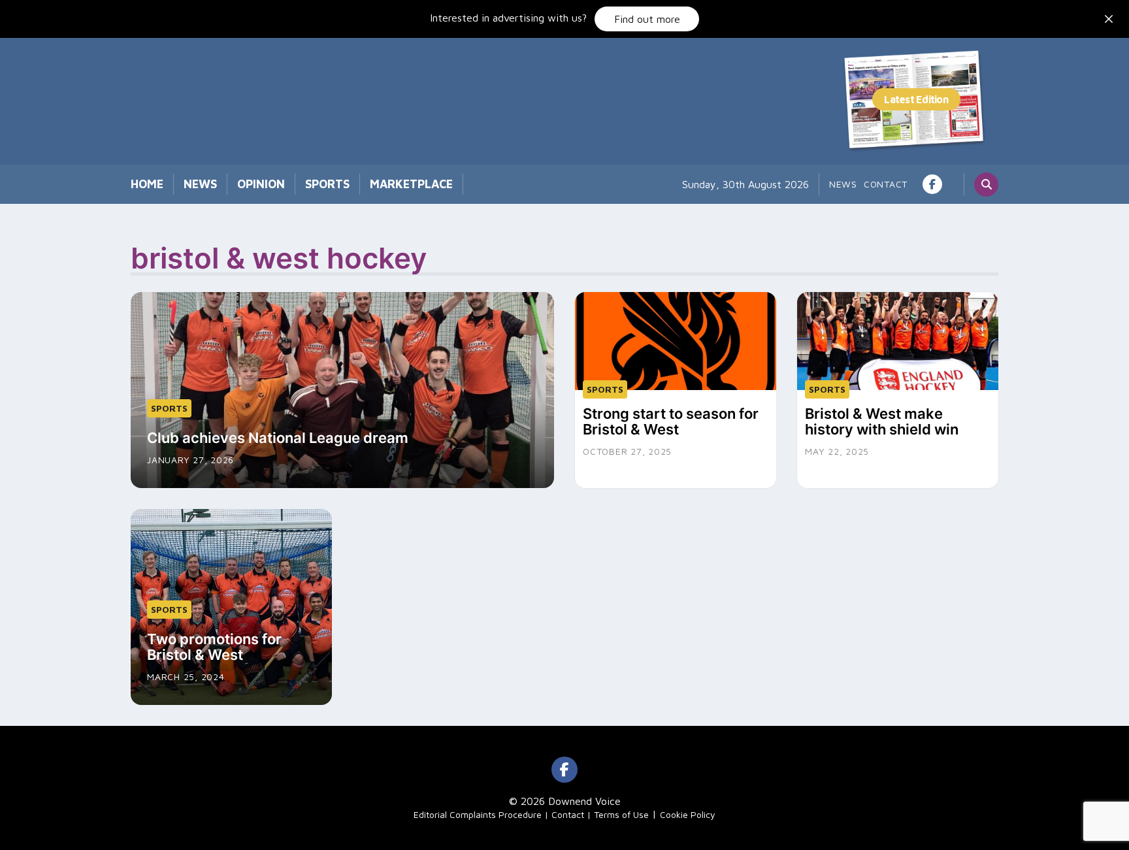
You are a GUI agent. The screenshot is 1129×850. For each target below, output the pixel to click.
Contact (886, 183)
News (200, 184)
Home (147, 184)
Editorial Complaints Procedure (478, 814)
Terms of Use (621, 814)
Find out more (647, 19)
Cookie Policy (687, 814)
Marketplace (411, 184)
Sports (327, 184)
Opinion (261, 184)
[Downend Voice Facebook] (932, 184)
